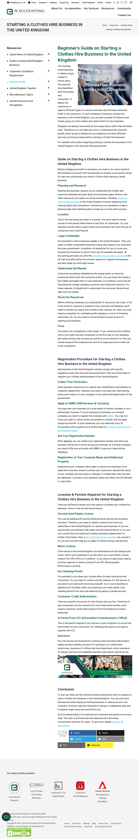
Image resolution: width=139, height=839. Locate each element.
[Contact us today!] (6, 820)
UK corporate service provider (101, 537)
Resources (14, 48)
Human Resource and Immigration (21, 103)
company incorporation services (108, 255)
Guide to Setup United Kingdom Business (26, 62)
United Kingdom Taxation (23, 88)
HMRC (111, 416)
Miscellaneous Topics (21, 94)
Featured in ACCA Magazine (80, 794)
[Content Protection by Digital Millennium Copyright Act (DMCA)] (19, 836)
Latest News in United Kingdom (26, 54)
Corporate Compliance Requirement (22, 73)
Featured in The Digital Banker (58, 794)
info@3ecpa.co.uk (17, 2)
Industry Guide (17, 81)
